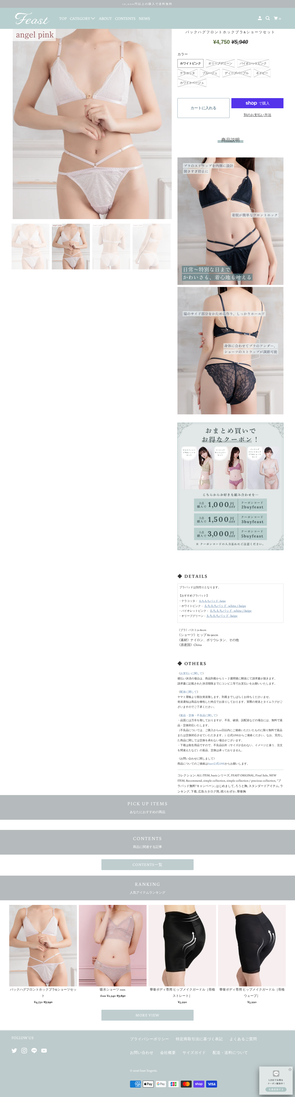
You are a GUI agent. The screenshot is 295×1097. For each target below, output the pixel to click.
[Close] (290, 1067)
